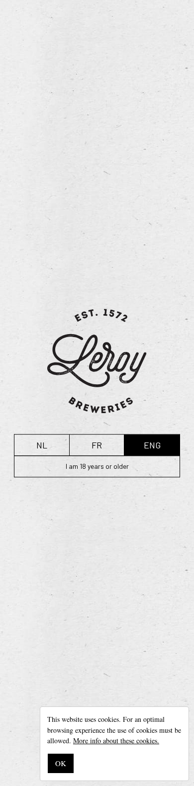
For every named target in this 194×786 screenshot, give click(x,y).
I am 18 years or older (97, 466)
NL (41, 444)
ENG (152, 444)
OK (60, 763)
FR (97, 444)
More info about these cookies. (116, 740)
